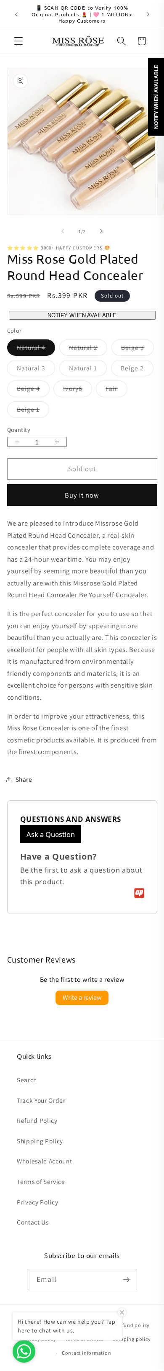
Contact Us (33, 1222)
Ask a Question (50, 834)
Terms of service (84, 1339)
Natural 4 (36, 349)
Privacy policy (39, 1339)
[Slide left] (62, 231)
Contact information (86, 1353)
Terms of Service (41, 1181)
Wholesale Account (44, 1161)
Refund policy (133, 1325)
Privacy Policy (37, 1202)
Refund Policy (37, 1120)
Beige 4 (33, 390)
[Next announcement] (148, 14)
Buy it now (82, 495)
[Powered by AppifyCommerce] (139, 893)
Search (27, 1080)
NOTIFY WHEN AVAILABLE (82, 315)
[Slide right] (101, 231)
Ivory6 (77, 390)
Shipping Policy (40, 1141)
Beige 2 (137, 369)
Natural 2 (88, 349)
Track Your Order (41, 1100)
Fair (116, 390)
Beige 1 (33, 411)
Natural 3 (36, 369)
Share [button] (24, 779)
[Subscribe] (126, 1280)
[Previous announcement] (16, 14)
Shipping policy (132, 1339)
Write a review (82, 997)
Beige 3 (137, 349)
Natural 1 (88, 369)
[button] (18, 41)
